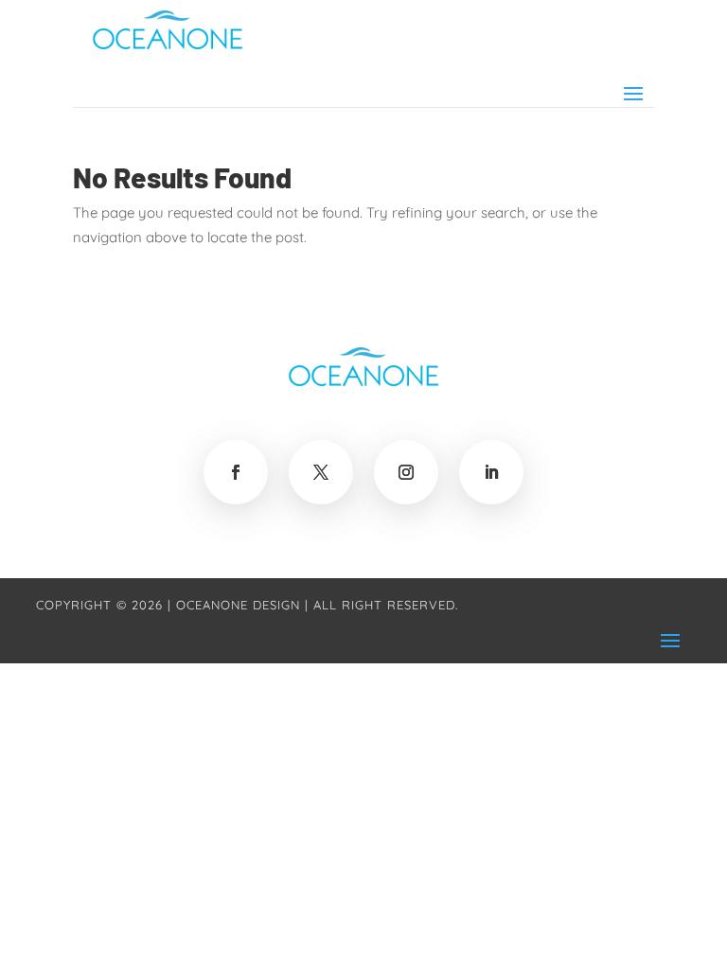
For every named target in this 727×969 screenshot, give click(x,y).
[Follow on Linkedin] (491, 472)
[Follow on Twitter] (321, 472)
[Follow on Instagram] (406, 472)
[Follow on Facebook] (236, 472)
